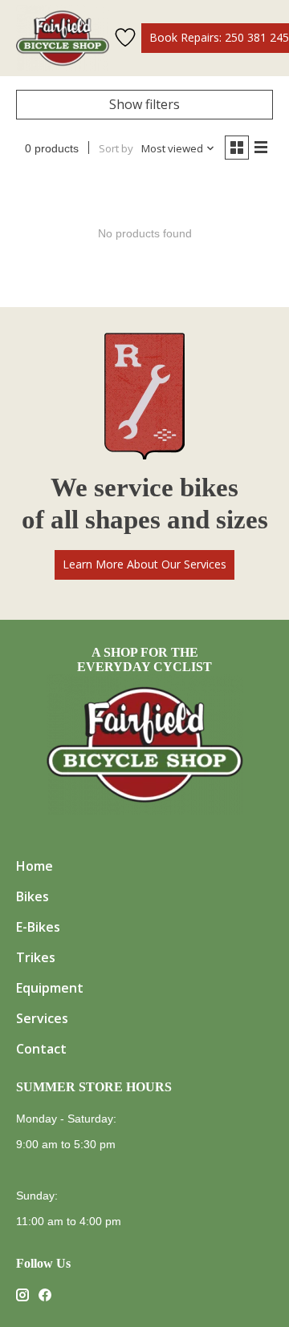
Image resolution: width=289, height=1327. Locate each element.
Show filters (144, 104)
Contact (41, 1049)
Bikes (32, 896)
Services (42, 1018)
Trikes (35, 957)
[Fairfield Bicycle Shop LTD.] (62, 38)
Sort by (116, 148)
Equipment (49, 988)
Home (34, 866)
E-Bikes (38, 927)
